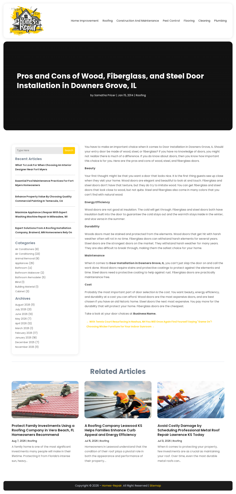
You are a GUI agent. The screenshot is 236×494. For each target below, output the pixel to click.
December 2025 (25, 342)
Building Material (25, 286)
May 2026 (21, 318)
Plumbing (220, 21)
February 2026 (23, 333)
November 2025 (24, 347)
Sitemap (155, 486)
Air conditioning (24, 254)
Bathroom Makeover (27, 272)
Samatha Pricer (105, 95)
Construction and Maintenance (137, 21)
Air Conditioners (24, 249)
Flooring (189, 21)
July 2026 (20, 309)
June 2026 (21, 314)
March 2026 (22, 328)
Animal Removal (25, 258)
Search (69, 150)
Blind (18, 282)
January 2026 (23, 337)
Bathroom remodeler (28, 277)
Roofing (107, 21)
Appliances (21, 263)
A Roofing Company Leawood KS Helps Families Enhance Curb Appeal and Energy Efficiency (113, 430)
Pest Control (171, 21)
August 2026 (22, 304)
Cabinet (20, 291)
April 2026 (21, 323)
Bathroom (21, 268)
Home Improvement (85, 21)
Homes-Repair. (112, 486)
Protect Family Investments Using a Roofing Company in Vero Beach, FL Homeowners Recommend (43, 430)
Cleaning (204, 21)
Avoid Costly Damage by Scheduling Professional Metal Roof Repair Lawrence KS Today (189, 430)
